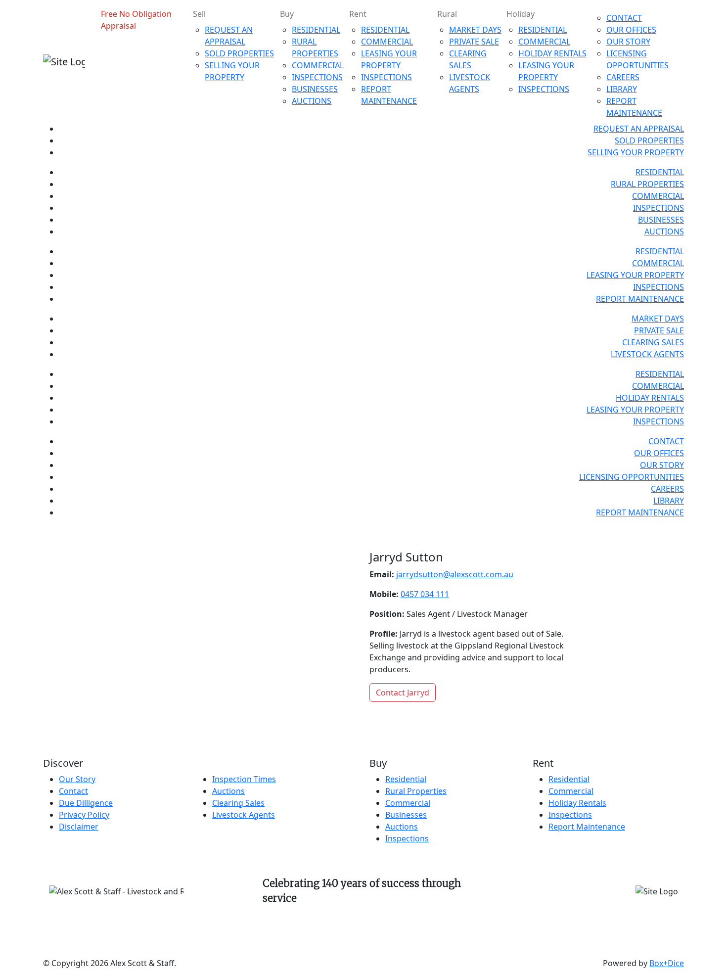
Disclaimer (78, 826)
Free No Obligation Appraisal (136, 19)
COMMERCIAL (318, 65)
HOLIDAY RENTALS (552, 53)
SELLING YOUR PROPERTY (636, 152)
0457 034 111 (425, 594)
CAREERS (622, 77)
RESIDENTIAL (316, 29)
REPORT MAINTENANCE (640, 298)
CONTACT (624, 17)
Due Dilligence (86, 802)
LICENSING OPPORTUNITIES (631, 476)
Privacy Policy (84, 814)
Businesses (406, 814)
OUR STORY (628, 41)
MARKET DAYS (475, 29)
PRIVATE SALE (474, 41)
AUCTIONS (311, 100)
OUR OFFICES (631, 29)
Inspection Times (244, 779)
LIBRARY (621, 89)
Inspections (407, 838)
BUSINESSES (315, 89)
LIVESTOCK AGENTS (647, 354)
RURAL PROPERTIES (647, 184)
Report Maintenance (586, 826)
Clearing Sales (238, 802)
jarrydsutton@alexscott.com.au (454, 574)
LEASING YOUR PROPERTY (635, 275)
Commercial (407, 802)
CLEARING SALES (653, 342)
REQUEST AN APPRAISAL (638, 128)
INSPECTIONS (317, 77)
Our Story (77, 779)
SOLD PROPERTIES (239, 53)
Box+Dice (666, 963)
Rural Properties (416, 791)
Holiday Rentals (577, 802)
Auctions (228, 791)
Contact (73, 791)
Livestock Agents (243, 814)
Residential (405, 779)
